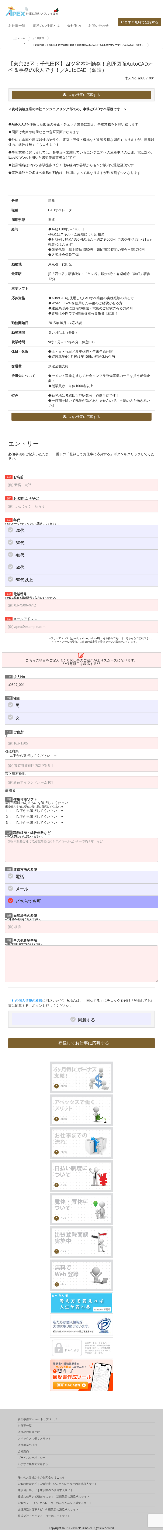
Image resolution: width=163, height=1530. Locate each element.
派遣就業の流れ (27, 1445)
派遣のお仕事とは (29, 1432)
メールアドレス (22, 618)
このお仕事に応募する (83, 94)
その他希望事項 (24, 941)
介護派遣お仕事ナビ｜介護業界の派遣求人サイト (48, 1509)
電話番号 (31, 595)
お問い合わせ (98, 25)
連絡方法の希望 (22, 869)
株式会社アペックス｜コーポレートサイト (44, 1516)
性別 (13, 698)
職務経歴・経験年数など (28, 834)
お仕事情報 (38, 38)
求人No (16, 676)
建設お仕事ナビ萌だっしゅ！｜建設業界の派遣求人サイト (54, 1496)
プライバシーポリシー (31, 1457)
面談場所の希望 (23, 917)
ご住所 (15, 732)
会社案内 (74, 25)
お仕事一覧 (16, 25)
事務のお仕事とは (46, 25)
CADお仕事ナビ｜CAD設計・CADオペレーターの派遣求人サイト (57, 1484)
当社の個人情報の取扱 (25, 1000)
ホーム (21, 38)
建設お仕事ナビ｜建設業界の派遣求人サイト (45, 1490)
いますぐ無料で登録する (139, 22)
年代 (32, 521)
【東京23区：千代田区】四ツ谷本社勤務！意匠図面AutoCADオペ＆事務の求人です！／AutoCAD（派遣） (88, 45)
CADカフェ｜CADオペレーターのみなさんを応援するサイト (55, 1503)
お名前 (15, 477)
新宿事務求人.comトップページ (37, 1419)
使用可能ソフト (22, 799)
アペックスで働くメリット (34, 1438)
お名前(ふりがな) (23, 498)
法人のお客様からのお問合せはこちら (41, 1477)
